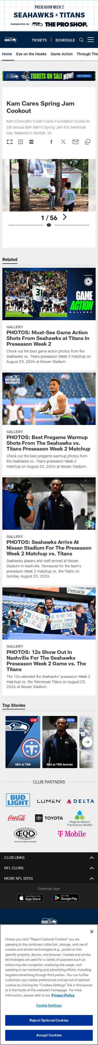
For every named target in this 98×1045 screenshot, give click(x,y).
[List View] (31, 142)
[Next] (64, 217)
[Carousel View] (9, 142)
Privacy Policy (62, 995)
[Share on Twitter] (63, 144)
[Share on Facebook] (51, 144)
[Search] (81, 39)
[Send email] (75, 144)
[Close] (91, 931)
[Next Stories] (87, 742)
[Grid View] (20, 142)
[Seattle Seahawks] (49, 922)
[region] (49, 984)
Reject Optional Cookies (49, 1020)
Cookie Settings (49, 1005)
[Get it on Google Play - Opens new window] (66, 900)
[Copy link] (87, 142)
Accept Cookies (49, 1035)
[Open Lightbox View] (49, 196)
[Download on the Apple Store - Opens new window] (30, 898)
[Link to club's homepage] (10, 37)
